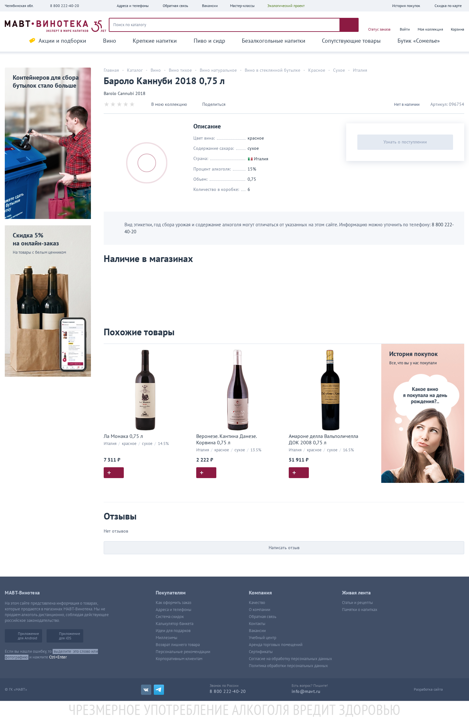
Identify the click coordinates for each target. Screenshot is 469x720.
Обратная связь (262, 616)
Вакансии (257, 630)
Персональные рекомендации (183, 651)
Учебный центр (262, 637)
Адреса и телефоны (173, 609)
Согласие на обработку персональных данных (290, 658)
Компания (260, 593)
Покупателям (171, 593)
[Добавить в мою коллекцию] (183, 351)
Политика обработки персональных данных (288, 665)
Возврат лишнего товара (178, 644)
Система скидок (170, 616)
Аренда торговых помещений (275, 644)
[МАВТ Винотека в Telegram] (159, 690)
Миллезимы (166, 637)
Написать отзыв (284, 547)
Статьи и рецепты (357, 602)
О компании (259, 609)
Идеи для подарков (173, 630)
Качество (257, 602)
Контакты (257, 623)
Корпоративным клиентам (179, 658)
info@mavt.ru (306, 691)
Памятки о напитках (359, 609)
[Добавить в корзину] (114, 472)
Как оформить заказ (173, 602)
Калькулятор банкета (174, 623)
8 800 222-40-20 (64, 6)
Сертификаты (261, 651)
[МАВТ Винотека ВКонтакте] (146, 690)
